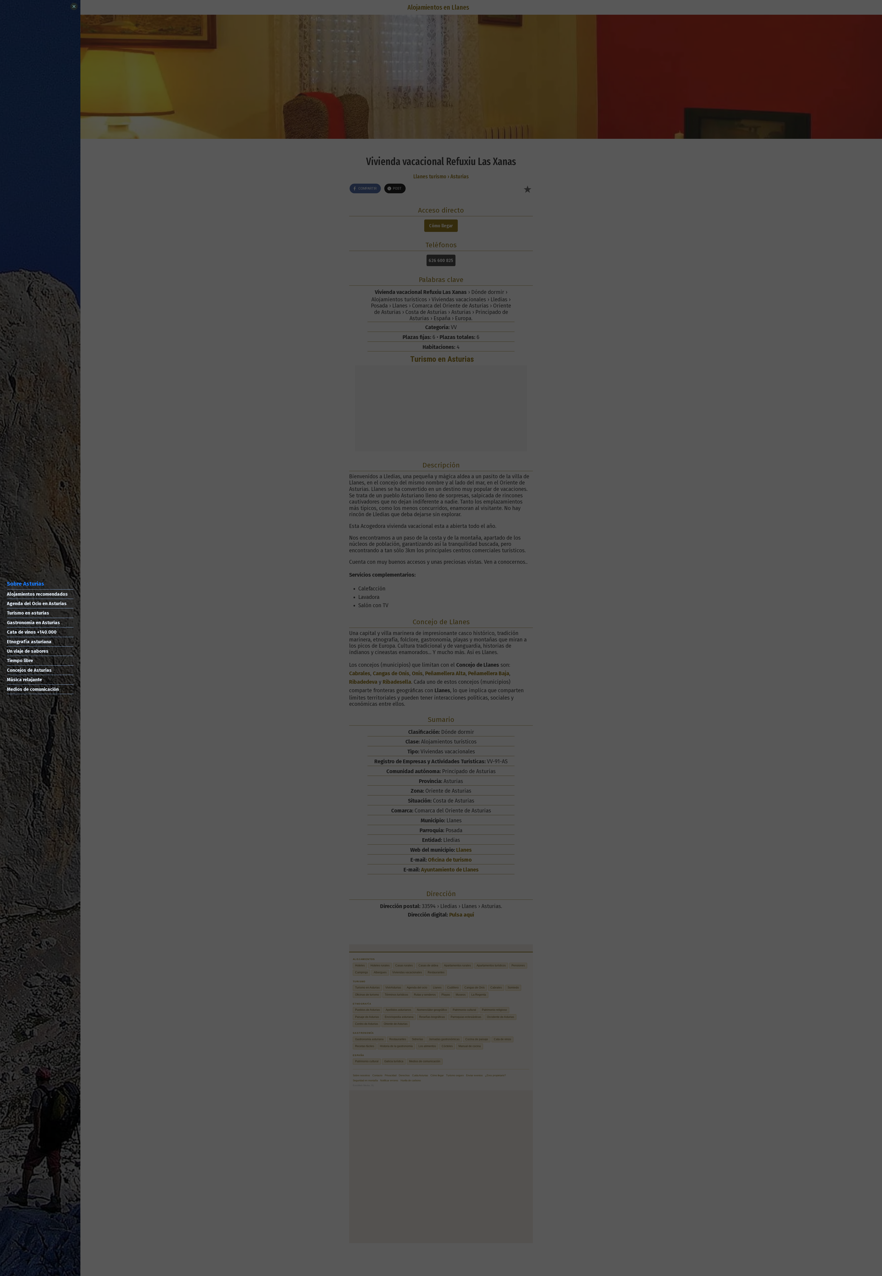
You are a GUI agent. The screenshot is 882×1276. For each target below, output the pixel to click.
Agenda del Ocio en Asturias (37, 603)
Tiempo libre (20, 660)
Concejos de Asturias (29, 670)
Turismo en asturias (28, 613)
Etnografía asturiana (29, 641)
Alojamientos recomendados (37, 594)
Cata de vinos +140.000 (32, 632)
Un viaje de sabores (27, 651)
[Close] (74, 6)
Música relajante (24, 679)
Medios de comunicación (33, 689)
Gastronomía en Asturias (33, 622)
